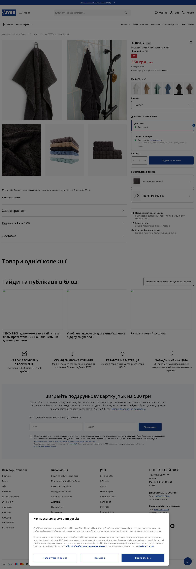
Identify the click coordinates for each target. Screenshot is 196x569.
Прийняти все (143, 557)
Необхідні (99, 557)
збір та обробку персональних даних (85, 546)
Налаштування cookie (55, 557)
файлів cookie (146, 546)
